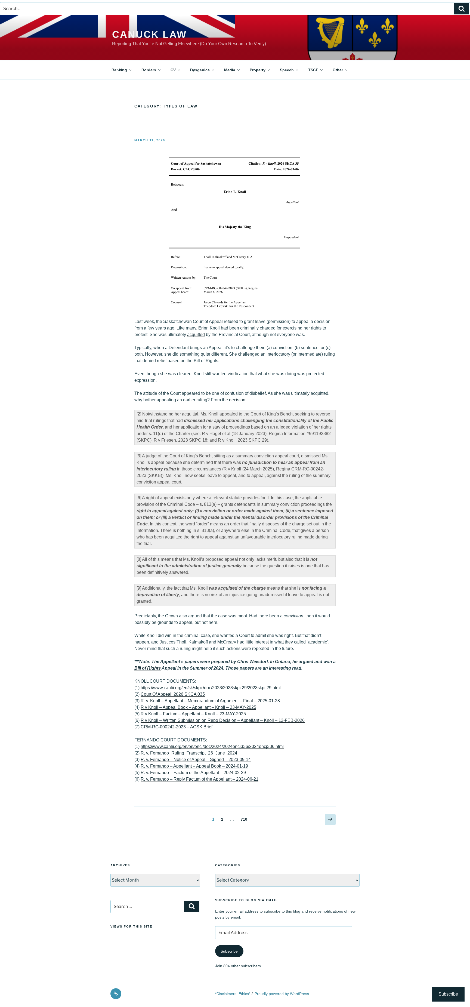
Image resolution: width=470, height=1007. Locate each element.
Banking (119, 70)
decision (237, 400)
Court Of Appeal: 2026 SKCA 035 (173, 694)
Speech (287, 70)
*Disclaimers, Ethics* (232, 993)
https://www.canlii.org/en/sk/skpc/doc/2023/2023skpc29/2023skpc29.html (211, 687)
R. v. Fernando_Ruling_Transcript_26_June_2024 (189, 753)
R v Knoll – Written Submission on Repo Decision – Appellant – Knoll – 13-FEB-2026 (223, 720)
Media (229, 70)
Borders (148, 70)
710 (245, 819)
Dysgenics (200, 70)
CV (173, 70)
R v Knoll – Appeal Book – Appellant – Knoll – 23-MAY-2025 (198, 707)
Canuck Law (149, 34)
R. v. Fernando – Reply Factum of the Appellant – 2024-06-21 (199, 779)
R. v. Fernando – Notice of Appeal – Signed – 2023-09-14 (196, 759)
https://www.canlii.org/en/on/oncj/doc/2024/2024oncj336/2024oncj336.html (212, 746)
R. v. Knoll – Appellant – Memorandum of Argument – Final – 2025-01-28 (210, 700)
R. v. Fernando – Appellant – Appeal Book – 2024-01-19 (194, 766)
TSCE (313, 70)
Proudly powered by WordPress (282, 993)
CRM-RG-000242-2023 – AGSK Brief (176, 727)
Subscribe (229, 951)
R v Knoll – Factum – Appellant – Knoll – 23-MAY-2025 (193, 714)
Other (338, 70)
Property (257, 70)
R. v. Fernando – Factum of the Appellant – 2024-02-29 (193, 772)
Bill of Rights (147, 668)
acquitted (196, 334)
